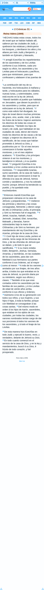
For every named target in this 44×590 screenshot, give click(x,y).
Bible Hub (22, 361)
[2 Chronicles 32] (41, 271)
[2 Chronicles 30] (3, 271)
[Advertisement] (22, 382)
